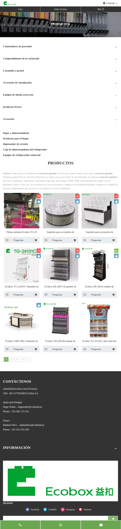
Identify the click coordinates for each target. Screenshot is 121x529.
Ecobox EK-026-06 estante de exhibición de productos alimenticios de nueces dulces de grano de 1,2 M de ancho (60, 341)
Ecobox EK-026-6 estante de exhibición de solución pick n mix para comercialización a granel (99, 286)
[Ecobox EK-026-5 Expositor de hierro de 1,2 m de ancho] (60, 264)
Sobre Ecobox (60, 9)
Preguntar (18, 240)
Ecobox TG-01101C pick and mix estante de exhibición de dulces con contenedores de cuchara (99, 341)
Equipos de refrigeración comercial (21, 155)
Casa (20, 9)
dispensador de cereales (15, 144)
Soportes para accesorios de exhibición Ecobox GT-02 (60, 232)
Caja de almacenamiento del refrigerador (25, 149)
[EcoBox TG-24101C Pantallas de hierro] (21, 264)
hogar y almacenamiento (16, 133)
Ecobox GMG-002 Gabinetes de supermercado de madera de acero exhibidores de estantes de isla (21, 341)
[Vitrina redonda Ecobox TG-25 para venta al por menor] (21, 224)
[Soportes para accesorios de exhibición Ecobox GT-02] (60, 210)
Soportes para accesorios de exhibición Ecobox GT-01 (99, 232)
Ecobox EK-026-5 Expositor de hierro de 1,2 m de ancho (60, 286)
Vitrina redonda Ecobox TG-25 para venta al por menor (21, 232)
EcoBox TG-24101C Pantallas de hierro (21, 286)
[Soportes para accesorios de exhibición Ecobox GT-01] (99, 210)
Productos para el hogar (16, 138)
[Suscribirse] (113, 519)
